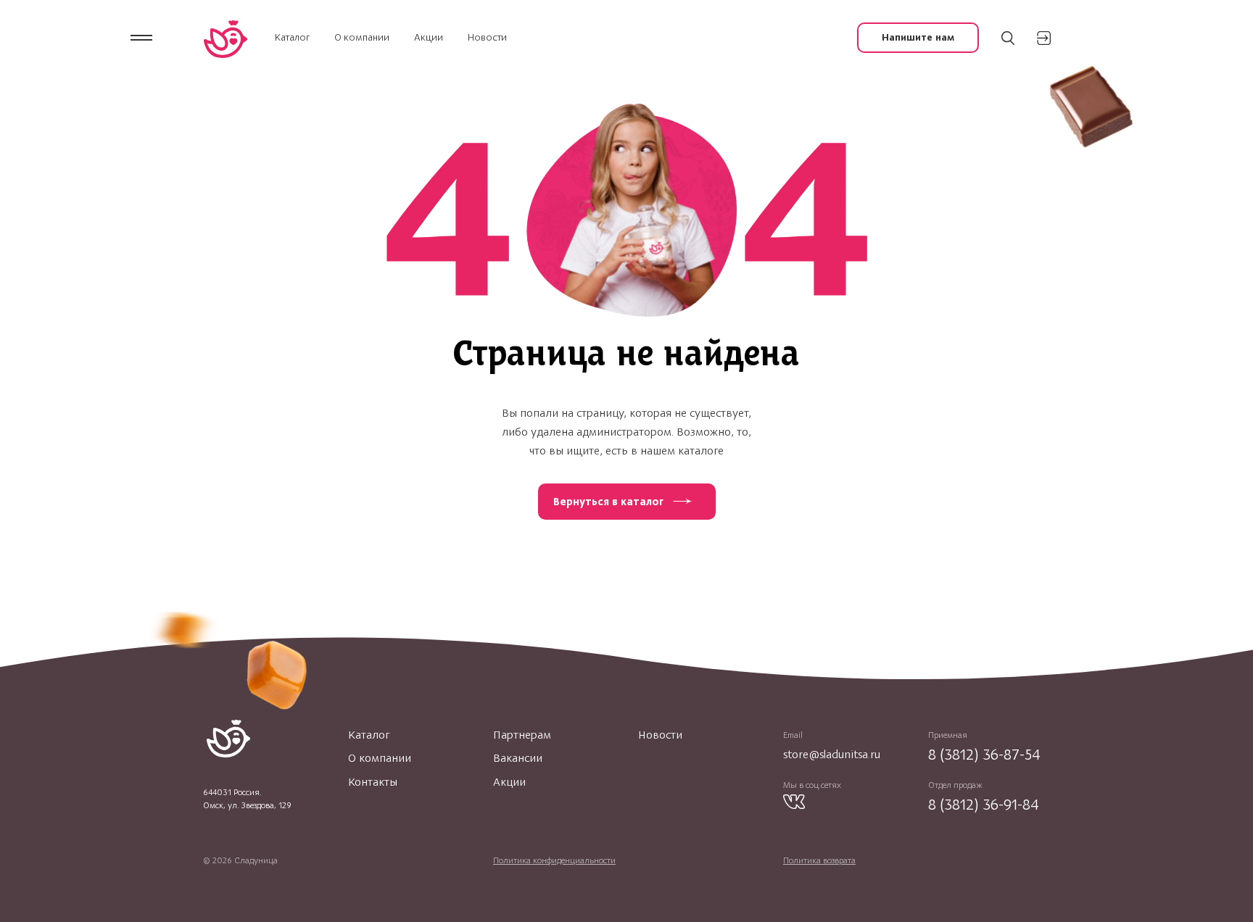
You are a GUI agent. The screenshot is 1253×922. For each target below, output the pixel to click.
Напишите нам (918, 37)
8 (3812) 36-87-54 (984, 754)
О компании (361, 37)
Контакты (372, 782)
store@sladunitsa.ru (831, 754)
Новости (487, 37)
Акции (428, 37)
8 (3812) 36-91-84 (983, 804)
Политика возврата (819, 860)
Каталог (292, 37)
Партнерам (522, 735)
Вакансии (517, 758)
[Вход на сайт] (1044, 38)
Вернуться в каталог (608, 501)
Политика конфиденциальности (554, 860)
